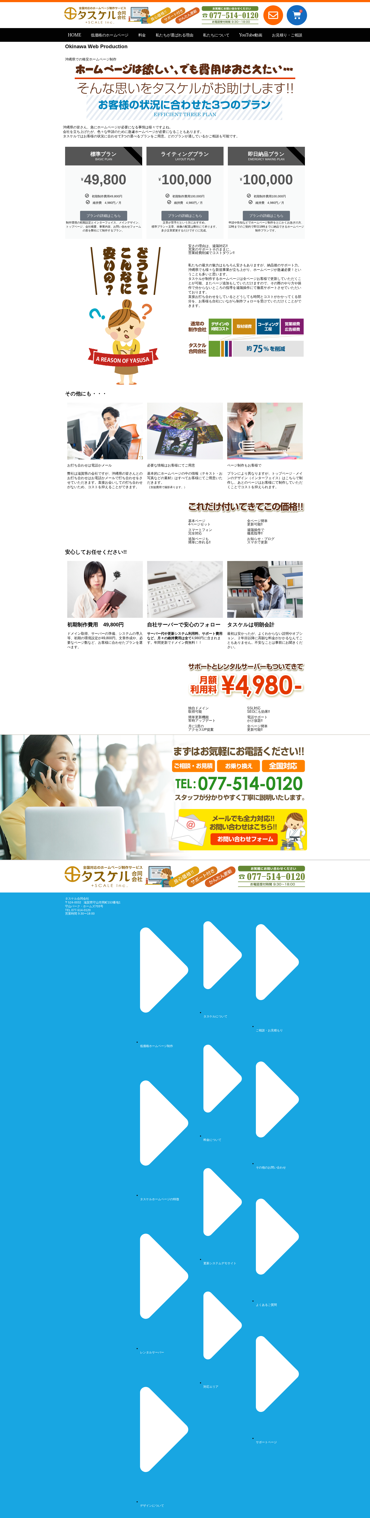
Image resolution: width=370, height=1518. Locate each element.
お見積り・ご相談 (287, 35)
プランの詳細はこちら (104, 216)
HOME (74, 35)
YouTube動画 (250, 35)
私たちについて (216, 35)
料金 (142, 35)
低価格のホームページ (109, 35)
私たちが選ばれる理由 (174, 35)
